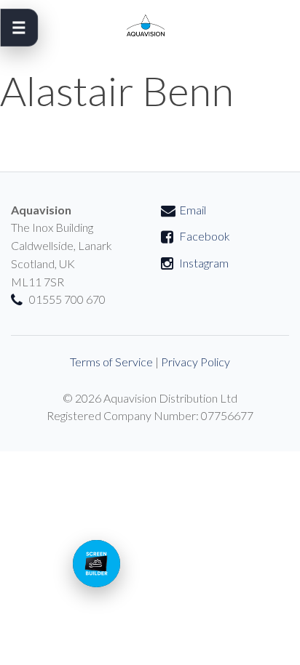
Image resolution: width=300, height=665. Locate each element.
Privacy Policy (195, 361)
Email (192, 210)
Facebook (204, 236)
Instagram (204, 263)
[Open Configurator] (96, 563)
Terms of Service (111, 361)
